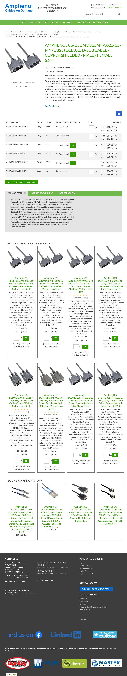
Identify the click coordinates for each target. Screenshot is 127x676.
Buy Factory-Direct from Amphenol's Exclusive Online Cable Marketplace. (33, 32)
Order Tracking (85, 565)
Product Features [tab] (17, 193)
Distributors (100, 22)
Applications (52, 22)
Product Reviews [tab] (66, 193)
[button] (115, 8)
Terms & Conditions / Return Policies (94, 607)
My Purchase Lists (87, 574)
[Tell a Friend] (119, 113)
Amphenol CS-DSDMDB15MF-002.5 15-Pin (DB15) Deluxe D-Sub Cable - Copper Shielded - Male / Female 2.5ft (111, 400)
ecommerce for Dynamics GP (24, 594)
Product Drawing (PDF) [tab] (42, 193)
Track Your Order (98, 8)
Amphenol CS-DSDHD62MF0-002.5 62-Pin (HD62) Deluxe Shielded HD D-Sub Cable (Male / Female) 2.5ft (110, 283)
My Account (84, 563)
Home (22, 22)
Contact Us (83, 22)
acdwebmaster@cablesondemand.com (51, 573)
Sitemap (83, 619)
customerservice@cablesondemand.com (52, 567)
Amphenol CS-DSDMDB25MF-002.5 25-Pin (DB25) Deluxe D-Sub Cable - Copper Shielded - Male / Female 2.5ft (81, 400)
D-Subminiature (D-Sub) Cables (17, 34)
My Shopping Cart (87, 568)
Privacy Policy (85, 610)
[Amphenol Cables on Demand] (18, 8)
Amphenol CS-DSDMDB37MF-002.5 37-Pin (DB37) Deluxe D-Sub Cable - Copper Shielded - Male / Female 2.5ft (51, 283)
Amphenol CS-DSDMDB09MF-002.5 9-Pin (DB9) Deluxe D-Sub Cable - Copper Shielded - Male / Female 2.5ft (21, 400)
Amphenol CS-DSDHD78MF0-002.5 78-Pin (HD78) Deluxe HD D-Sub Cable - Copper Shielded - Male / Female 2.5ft (80, 285)
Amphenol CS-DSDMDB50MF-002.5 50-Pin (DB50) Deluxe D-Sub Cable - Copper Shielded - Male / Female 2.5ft (21, 283)
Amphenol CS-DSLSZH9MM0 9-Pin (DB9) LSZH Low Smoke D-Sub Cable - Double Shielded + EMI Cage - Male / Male (80, 513)
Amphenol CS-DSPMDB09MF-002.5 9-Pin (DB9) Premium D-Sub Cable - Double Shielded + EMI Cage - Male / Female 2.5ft (51, 402)
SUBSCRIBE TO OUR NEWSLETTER (96, 589)
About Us (68, 22)
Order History (113, 5)
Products (34, 22)
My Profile (83, 571)
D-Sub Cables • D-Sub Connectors (86, 32)
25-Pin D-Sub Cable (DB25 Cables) (45, 34)
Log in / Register (99, 5)
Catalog (67, 32)
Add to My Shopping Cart (21, 182)
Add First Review (52, 106)
